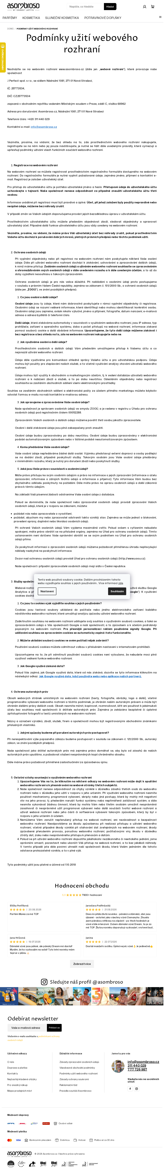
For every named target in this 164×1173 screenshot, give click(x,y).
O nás (10, 1061)
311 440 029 (137, 1065)
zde (120, 583)
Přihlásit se (54, 1027)
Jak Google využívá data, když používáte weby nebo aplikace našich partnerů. (90, 676)
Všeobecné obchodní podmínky (77, 1067)
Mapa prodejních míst (19, 1090)
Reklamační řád (68, 1085)
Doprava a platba (17, 1067)
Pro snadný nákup (17, 1085)
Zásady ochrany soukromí (74, 1079)
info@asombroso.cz (44, 127)
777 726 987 (137, 1069)
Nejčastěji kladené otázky (22, 1079)
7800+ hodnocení (92, 894)
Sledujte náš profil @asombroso (86, 982)
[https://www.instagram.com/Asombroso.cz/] (136, 1088)
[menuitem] (10, 17)
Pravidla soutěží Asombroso (75, 1090)
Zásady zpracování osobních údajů (79, 1061)
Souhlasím (117, 591)
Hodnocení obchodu (82, 885)
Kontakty (12, 1073)
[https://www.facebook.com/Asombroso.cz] (130, 1088)
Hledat (110, 6)
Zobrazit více (82, 964)
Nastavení (47, 591)
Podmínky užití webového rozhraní (79, 1073)
